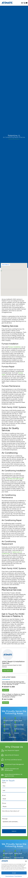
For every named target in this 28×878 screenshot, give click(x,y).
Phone (4, 803)
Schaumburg (12, 737)
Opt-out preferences (10, 876)
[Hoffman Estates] (15, 727)
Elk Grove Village (19, 724)
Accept (14, 873)
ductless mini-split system (15, 478)
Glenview (6, 729)
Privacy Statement (18, 876)
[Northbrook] (4, 731)
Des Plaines (6, 724)
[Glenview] (4, 727)
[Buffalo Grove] (15, 718)
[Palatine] (15, 731)
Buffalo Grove (18, 720)
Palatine (16, 733)
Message (4, 818)
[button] (26, 861)
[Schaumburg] (10, 735)
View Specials (7, 670)
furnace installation (14, 347)
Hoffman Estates (19, 729)
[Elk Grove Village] (15, 722)
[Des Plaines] (4, 722)
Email (4, 795)
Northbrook (6, 733)
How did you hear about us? (10, 811)
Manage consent (2, 765)
